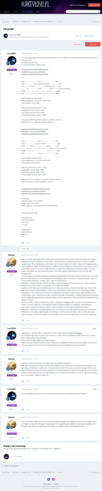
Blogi (37, 11)
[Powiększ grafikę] (78, 333)
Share (79, 36)
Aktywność (6, 11)
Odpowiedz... (18, 456)
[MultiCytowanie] (22, 243)
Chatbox (15, 11)
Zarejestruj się (94, 5)
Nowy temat (78, 44)
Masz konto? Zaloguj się (78, 5)
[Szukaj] (98, 11)
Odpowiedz (92, 44)
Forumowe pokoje (27, 11)
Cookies (56, 484)
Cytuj (27, 243)
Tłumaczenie (47, 484)
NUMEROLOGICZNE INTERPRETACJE (35, 37)
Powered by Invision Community (51, 488)
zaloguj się (57, 449)
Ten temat (90, 11)
